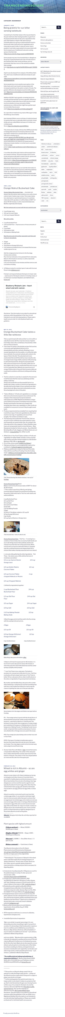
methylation (44, 172)
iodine (42, 169)
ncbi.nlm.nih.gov (29, 892)
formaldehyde (44, 163)
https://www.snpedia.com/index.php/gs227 (20, 109)
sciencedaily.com (9, 909)
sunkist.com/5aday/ (25, 443)
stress (51, 195)
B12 (42, 149)
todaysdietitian (14, 432)
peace (53, 175)
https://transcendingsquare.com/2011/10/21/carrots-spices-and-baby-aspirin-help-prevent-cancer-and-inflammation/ (20, 162)
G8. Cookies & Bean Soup (22, 990)
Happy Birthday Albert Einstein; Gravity (50, 76)
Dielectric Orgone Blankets (47, 79)
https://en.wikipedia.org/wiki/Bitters (18, 126)
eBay (24, 657)
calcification (44, 155)
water (42, 200)
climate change (54, 158)
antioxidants (56, 144)
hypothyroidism (53, 166)
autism (43, 146)
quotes (55, 189)
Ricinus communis (11, 844)
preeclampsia (44, 186)
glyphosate (44, 166)
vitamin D (53, 198)
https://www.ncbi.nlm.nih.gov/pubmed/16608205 (18, 54)
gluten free (53, 163)
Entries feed (44, 237)
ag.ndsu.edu (21, 441)
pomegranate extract (46, 183)
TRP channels (45, 198)
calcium (52, 155)
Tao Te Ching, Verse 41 (46, 52)
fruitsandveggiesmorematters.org (21, 447)
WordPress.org (44, 242)
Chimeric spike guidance (47, 40)
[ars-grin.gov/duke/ (9, 852)
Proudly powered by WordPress (11, 1013)
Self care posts (44, 49)
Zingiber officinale (11, 833)
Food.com (7, 279)
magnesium (49, 169)
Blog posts (43, 37)
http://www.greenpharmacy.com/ (25, 852)
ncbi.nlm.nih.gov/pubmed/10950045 (15, 876)
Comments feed (45, 239)
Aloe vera (9, 838)
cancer (57, 155)
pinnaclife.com (26, 962)
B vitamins (53, 152)
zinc (47, 200)
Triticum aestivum (11, 827)
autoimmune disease (52, 146)
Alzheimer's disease (46, 144)
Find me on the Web (46, 43)
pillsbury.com (15, 270)
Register (43, 231)
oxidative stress (45, 175)
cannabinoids (44, 158)
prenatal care (53, 186)
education (50, 161)
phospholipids (44, 178)
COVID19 (43, 161)
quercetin (43, 189)
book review (48, 149)
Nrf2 (56, 172)
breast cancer (44, 152)
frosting (6, 479)
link (24, 750)
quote (49, 189)
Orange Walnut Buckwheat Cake (19, 188)
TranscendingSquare (24, 5)
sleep (55, 192)
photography (53, 178)
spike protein (44, 195)
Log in (42, 234)
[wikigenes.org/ (14, 903)
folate (56, 161)
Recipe (43, 192)
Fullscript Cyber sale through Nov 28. (50, 91)
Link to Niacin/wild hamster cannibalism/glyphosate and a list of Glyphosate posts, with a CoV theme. (50, 96)
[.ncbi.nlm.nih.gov (30, 884)
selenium (49, 192)
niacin (50, 172)
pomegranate (44, 181)
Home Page (44, 46)
